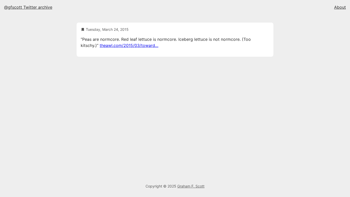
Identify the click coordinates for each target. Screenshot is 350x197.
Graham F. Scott (190, 186)
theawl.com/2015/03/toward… (129, 45)
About (340, 7)
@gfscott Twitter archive (28, 7)
